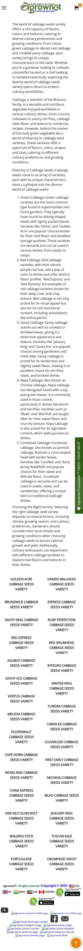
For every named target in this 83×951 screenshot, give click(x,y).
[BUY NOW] (76, 7)
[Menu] (4, 8)
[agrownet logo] (40, 8)
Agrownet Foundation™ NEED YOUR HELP (79, 473)
